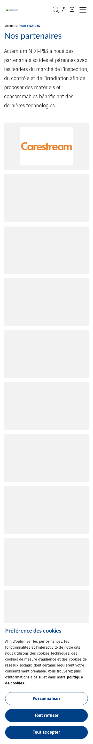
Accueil (10, 25)
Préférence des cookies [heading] (33, 631)
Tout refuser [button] (46, 715)
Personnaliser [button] (46, 698)
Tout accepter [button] (46, 731)
